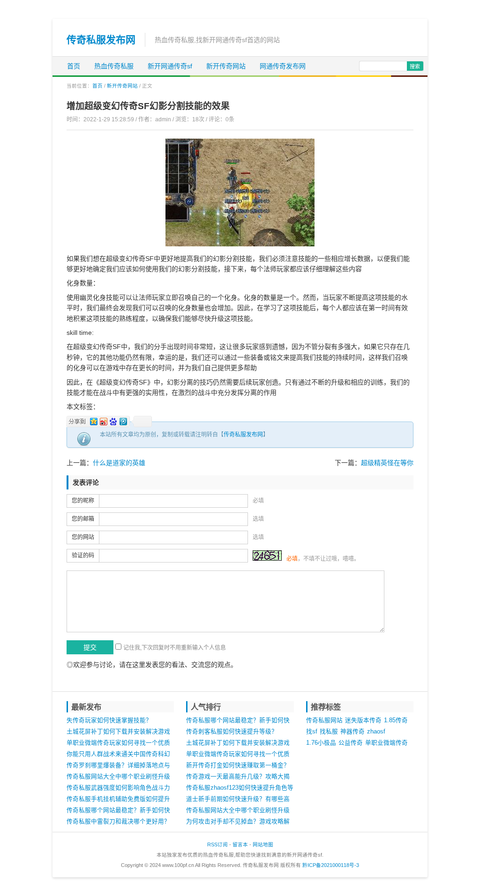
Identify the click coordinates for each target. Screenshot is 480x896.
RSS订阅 (217, 844)
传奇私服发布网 (101, 39)
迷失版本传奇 (363, 720)
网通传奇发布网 (283, 66)
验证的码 (83, 555)
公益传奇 (350, 743)
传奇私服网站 (324, 720)
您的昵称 (83, 500)
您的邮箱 (83, 519)
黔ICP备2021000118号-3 (330, 865)
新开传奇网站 (226, 66)
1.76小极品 (321, 743)
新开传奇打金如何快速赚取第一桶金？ (238, 765)
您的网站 (83, 537)
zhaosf (376, 731)
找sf (311, 731)
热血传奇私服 (114, 66)
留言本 (240, 844)
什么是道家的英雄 (119, 463)
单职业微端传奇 (386, 743)
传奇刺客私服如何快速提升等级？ (232, 731)
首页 (73, 66)
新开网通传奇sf (170, 66)
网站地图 (263, 844)
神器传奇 (352, 731)
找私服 (329, 731)
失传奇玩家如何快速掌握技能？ (109, 720)
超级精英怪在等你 (387, 463)
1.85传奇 (396, 720)
